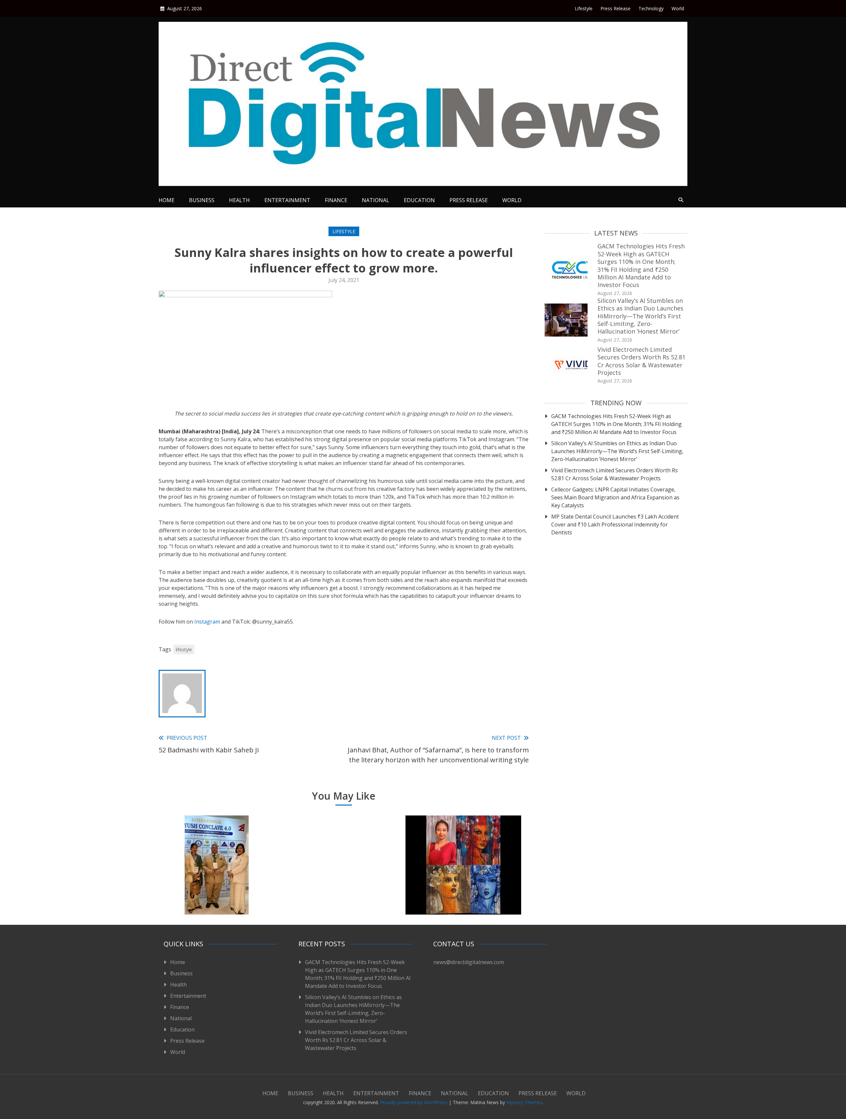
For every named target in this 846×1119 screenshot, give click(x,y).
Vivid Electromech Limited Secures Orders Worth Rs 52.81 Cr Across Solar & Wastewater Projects (641, 361)
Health (239, 200)
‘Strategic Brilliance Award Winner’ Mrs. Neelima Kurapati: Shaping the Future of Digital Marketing (340, 885)
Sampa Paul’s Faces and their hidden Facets (463, 893)
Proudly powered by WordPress (414, 1102)
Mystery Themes (524, 1102)
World (678, 8)
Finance (336, 200)
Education (419, 200)
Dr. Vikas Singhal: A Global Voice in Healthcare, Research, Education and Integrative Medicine (216, 885)
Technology (651, 8)
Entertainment (287, 200)
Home (166, 200)
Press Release (615, 8)
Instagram (207, 621)
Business (201, 200)
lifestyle (184, 649)
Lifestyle (584, 8)
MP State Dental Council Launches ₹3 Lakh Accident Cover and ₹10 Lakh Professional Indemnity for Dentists (615, 524)
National (375, 200)
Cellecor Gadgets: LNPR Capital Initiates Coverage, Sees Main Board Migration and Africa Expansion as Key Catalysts (615, 497)
